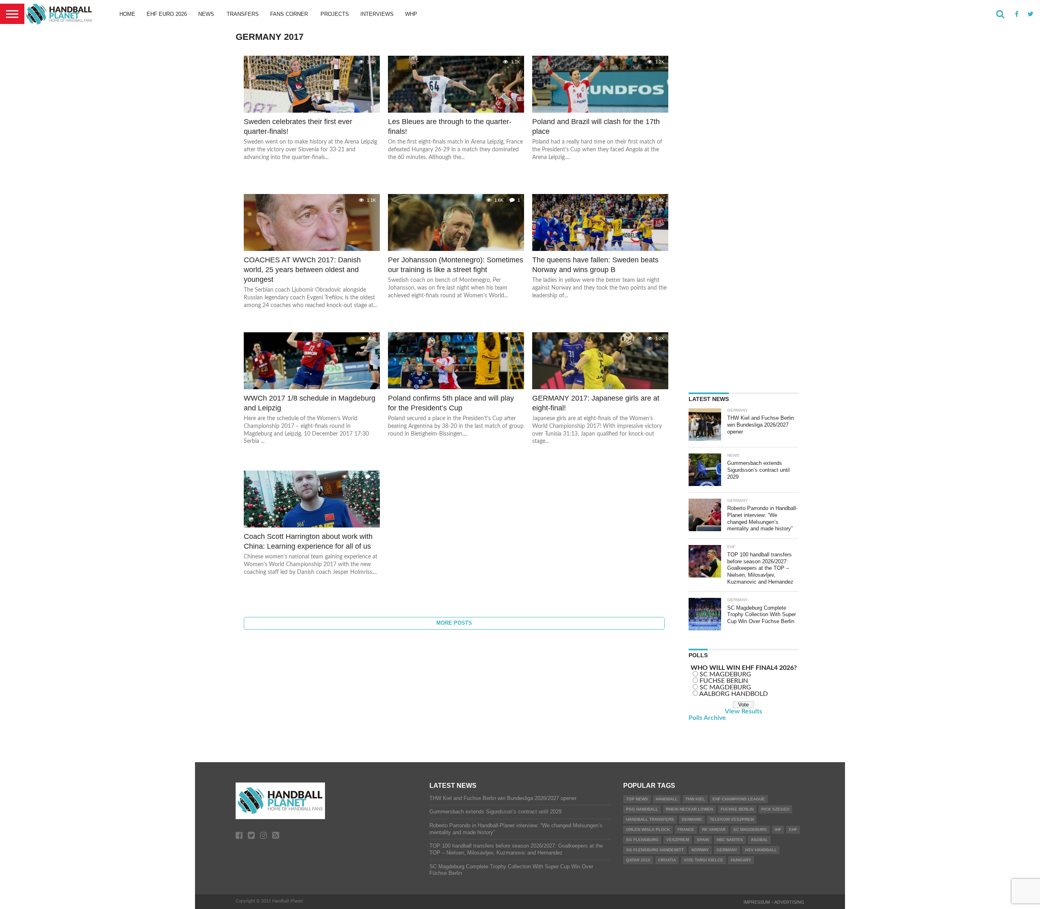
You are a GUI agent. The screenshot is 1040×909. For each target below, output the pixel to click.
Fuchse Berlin (737, 809)
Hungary (741, 860)
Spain (703, 839)
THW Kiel (695, 799)
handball (667, 799)
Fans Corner (289, 14)
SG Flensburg (642, 839)
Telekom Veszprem (732, 819)
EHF (793, 829)
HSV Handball (761, 850)
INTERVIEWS (377, 14)
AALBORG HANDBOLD (733, 694)
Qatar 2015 (638, 860)
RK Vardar (714, 829)
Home (127, 14)
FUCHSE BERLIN (724, 681)
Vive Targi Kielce (703, 860)
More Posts (454, 623)
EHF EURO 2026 (167, 14)
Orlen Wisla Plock (648, 829)
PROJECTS (335, 14)
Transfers (243, 14)
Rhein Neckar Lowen (689, 809)
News (206, 14)
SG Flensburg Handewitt (655, 850)
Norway (700, 850)
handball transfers (650, 819)
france (686, 829)
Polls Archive (707, 718)
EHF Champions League (739, 799)
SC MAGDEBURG (725, 674)
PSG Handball (642, 809)
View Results (743, 711)
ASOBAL (759, 839)
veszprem (677, 839)
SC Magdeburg (750, 829)
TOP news (637, 799)
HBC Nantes (730, 839)
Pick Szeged (775, 809)
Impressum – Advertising (773, 902)
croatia (667, 860)
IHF (778, 829)
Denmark (692, 819)
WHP (411, 14)
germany (727, 850)
